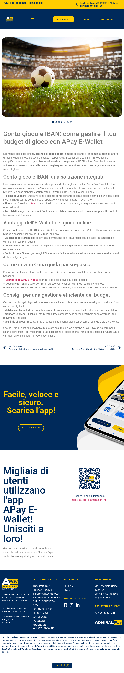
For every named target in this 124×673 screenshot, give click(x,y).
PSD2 (67, 589)
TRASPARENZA (41, 586)
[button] (33, 19)
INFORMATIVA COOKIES (46, 597)
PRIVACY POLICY (42, 589)
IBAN (32, 203)
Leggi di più (62, 665)
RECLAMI (69, 586)
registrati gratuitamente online (89, 499)
